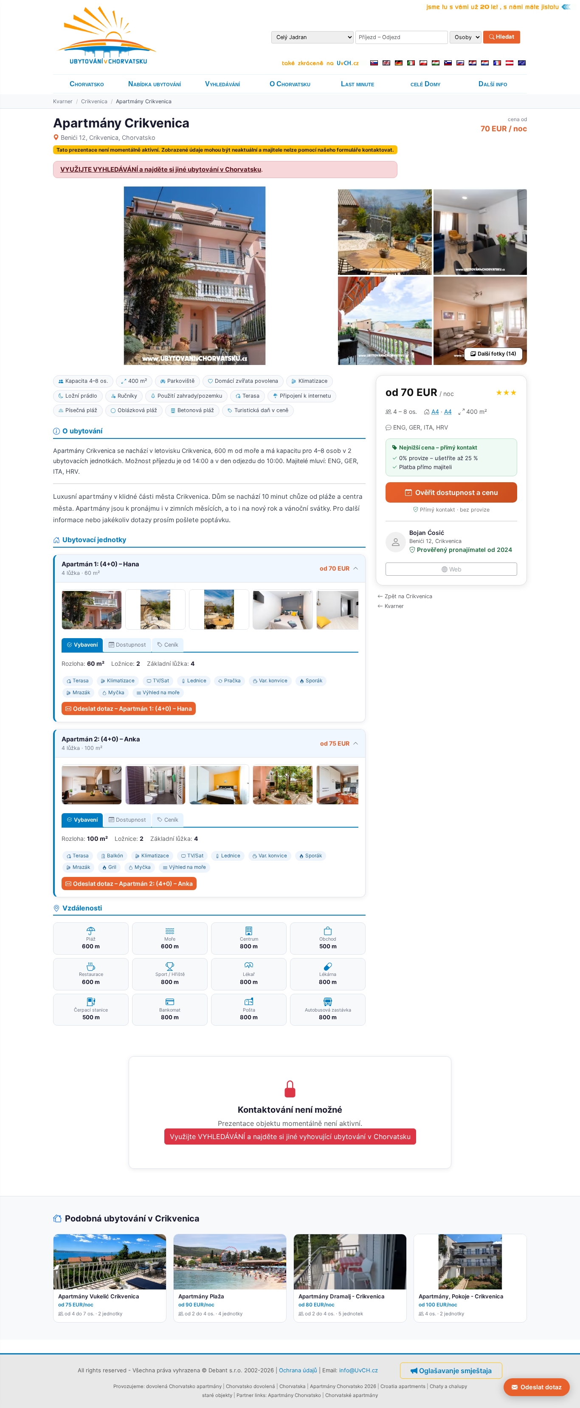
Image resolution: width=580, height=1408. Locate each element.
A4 (435, 411)
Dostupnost (131, 645)
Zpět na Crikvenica (408, 596)
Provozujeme (128, 1386)
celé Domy (425, 84)
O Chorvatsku (290, 84)
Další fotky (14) (497, 354)
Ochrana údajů (298, 1370)
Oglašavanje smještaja (455, 1370)
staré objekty (217, 1395)
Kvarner (63, 101)
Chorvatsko (87, 84)
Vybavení (86, 645)
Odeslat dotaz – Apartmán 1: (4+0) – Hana (132, 708)
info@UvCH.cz (358, 1370)
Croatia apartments (402, 1386)
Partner (245, 1395)
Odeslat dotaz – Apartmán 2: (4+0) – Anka (133, 883)
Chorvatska (292, 1386)
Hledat (504, 37)
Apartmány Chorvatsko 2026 (343, 1386)
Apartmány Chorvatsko (294, 1395)
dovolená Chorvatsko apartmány (184, 1386)
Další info (493, 84)
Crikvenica (94, 101)
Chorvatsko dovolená (250, 1386)
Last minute (357, 84)
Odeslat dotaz (541, 1387)
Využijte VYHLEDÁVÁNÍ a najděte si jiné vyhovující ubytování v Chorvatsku (290, 1136)
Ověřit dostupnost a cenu (456, 492)
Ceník (171, 645)
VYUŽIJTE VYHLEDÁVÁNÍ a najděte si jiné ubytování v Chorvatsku (160, 169)
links (260, 1395)
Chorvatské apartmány (351, 1395)
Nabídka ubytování (154, 84)
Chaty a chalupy (448, 1386)
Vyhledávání (222, 84)
